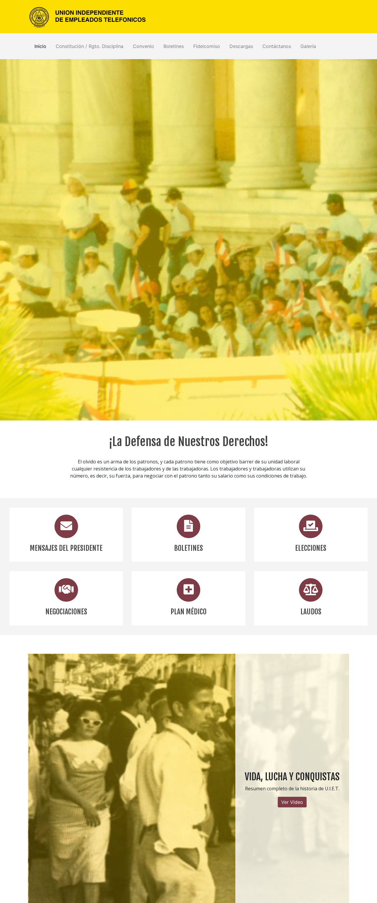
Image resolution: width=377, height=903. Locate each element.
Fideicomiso (206, 46)
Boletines (173, 46)
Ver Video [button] (292, 802)
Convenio (143, 46)
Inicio (40, 46)
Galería (308, 46)
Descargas (241, 46)
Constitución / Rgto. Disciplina (89, 46)
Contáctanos (276, 46)
